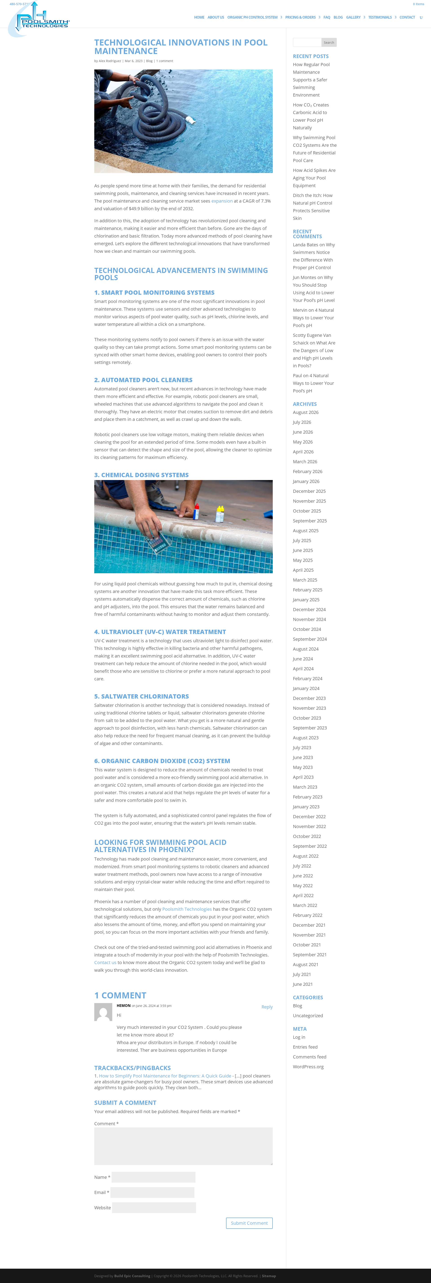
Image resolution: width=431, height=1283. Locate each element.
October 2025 (307, 511)
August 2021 (306, 964)
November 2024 (309, 619)
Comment (106, 1124)
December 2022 (309, 817)
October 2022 (307, 836)
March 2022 (305, 905)
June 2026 (303, 432)
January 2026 (306, 481)
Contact (407, 18)
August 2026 (306, 412)
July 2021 (302, 974)
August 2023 (306, 738)
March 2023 (305, 787)
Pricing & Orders (300, 18)
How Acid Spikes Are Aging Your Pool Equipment (314, 177)
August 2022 (306, 856)
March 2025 (305, 580)
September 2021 (310, 955)
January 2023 (306, 807)
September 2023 (310, 728)
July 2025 (302, 540)
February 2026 (307, 471)
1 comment (164, 61)
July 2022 (302, 866)
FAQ (326, 18)
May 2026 (303, 442)
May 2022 (303, 886)
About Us (216, 18)
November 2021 (309, 935)
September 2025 (310, 521)
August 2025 (306, 531)
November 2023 (309, 708)
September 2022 (310, 846)
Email (101, 1192)
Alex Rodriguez (110, 61)
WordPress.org (308, 1067)
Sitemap (269, 1276)
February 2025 (307, 590)
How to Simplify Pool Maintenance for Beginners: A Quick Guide (165, 1076)
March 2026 (305, 462)
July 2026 (302, 422)
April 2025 (303, 570)
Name (102, 1177)
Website (102, 1208)
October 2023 (307, 718)
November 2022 (309, 826)
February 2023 (307, 797)
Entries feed (305, 1047)
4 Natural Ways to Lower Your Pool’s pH (313, 317)
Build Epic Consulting (132, 1276)
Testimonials (380, 18)
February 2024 (307, 678)
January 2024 (306, 688)
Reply (267, 1007)
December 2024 (309, 609)
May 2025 (303, 560)
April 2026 (303, 452)
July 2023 (302, 747)
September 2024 (310, 639)
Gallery (353, 18)
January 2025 (306, 600)
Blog (338, 18)
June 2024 (303, 659)
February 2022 (307, 915)
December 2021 (309, 925)
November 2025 (309, 501)
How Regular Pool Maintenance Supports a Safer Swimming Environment (311, 79)
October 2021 (307, 945)
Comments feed (309, 1057)
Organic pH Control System (252, 18)
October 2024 (307, 629)
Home (199, 18)
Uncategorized (308, 1016)
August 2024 (306, 649)
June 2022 (303, 876)
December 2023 (309, 698)
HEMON (124, 1005)
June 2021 (303, 984)
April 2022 (303, 895)
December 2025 (309, 491)
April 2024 (303, 669)
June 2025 (303, 550)
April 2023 (303, 777)
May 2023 (303, 767)
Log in (299, 1037)
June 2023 (303, 757)
